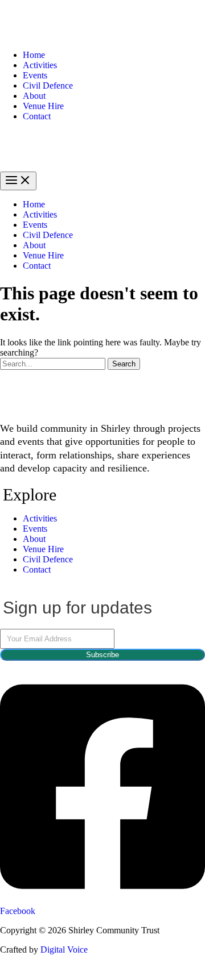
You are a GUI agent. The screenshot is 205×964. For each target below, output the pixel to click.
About (34, 96)
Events (35, 75)
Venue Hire (43, 106)
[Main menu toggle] (18, 181)
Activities (40, 65)
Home (34, 55)
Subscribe (102, 654)
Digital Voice (64, 949)
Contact (37, 116)
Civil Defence (48, 85)
